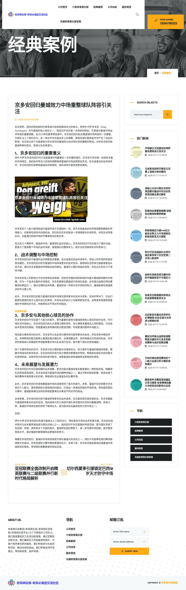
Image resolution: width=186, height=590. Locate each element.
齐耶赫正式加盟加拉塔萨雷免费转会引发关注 (157, 150)
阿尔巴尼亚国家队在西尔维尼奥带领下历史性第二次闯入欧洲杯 (157, 255)
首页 (156, 73)
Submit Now (131, 551)
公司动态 (112, 7)
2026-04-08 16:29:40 (28, 119)
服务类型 (126, 7)
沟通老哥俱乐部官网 (70, 21)
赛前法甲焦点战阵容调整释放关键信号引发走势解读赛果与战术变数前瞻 (157, 339)
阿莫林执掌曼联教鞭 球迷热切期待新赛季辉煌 (158, 213)
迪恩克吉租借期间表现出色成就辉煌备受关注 (157, 297)
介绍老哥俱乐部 (80, 7)
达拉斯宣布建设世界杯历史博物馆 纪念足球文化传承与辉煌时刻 (158, 318)
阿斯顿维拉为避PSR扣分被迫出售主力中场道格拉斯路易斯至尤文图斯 (157, 233)
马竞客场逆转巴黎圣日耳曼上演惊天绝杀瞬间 (157, 170)
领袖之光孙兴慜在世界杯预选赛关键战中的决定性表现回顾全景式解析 (157, 191)
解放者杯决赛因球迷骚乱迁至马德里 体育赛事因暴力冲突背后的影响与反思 (158, 382)
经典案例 (98, 7)
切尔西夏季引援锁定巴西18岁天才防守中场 (90, 471)
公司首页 (62, 7)
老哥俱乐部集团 (169, 582)
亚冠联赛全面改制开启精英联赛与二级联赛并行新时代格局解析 (36, 474)
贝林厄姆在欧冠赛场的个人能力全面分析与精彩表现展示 (157, 361)
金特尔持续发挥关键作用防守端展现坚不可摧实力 (157, 276)
